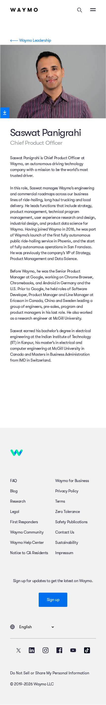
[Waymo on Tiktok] (87, 650)
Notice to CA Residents (29, 553)
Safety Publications (71, 522)
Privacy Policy (66, 491)
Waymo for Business (72, 481)
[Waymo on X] (18, 650)
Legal (14, 511)
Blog (14, 491)
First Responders (24, 522)
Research (17, 501)
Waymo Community (26, 532)
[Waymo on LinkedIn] (32, 650)
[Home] (24, 10)
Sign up (53, 600)
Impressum (64, 553)
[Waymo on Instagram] (46, 650)
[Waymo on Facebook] (59, 650)
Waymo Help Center (27, 542)
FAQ (13, 481)
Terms (60, 501)
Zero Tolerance (67, 511)
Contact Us (64, 532)
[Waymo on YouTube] (73, 650)
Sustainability (66, 542)
